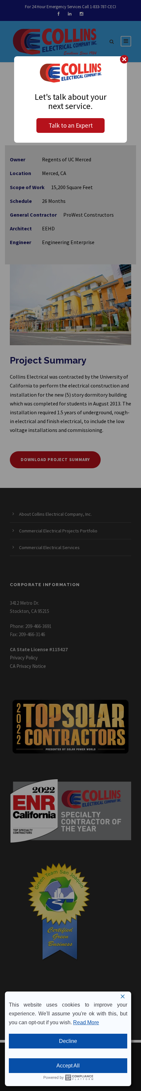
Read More (86, 1022)
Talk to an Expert (71, 125)
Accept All (68, 1065)
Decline (68, 1041)
